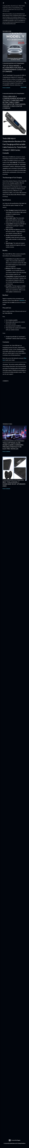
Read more (23, 87)
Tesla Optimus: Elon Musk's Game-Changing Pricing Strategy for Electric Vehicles (13, 446)
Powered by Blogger (15, 1140)
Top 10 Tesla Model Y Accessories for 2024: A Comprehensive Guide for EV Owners (14, 68)
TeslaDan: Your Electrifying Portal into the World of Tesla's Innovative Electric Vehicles (14, 8)
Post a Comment (6, 87)
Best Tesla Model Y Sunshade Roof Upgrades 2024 (14, 484)
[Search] (25, 2)
